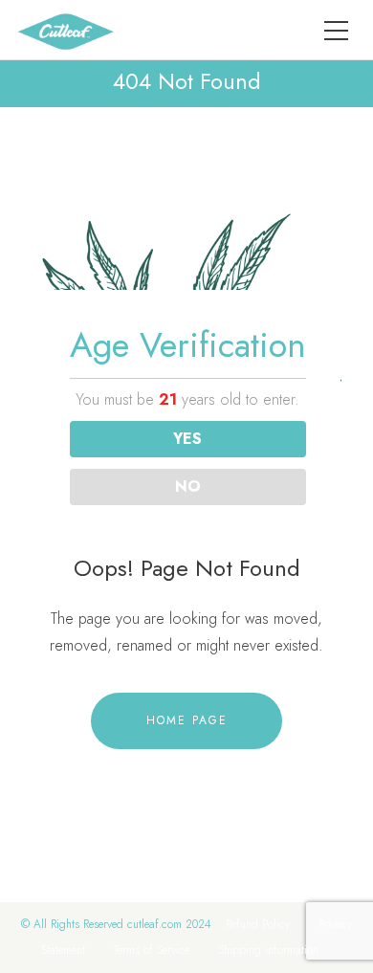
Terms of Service (151, 950)
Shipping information (268, 950)
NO (188, 486)
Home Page (187, 720)
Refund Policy (258, 924)
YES (187, 439)
